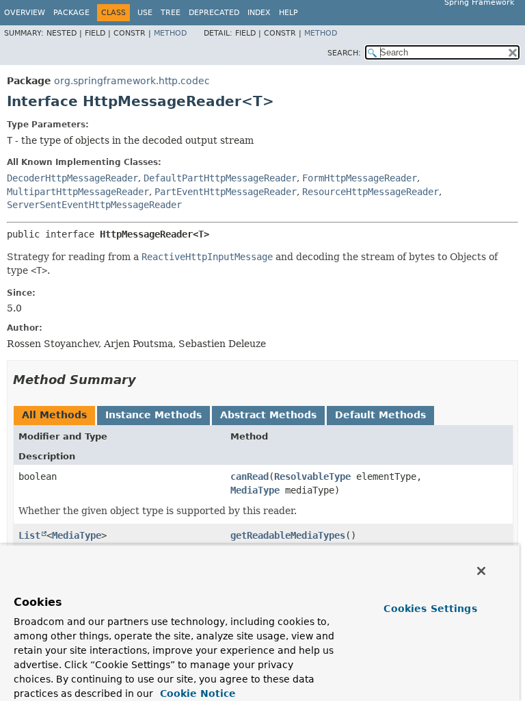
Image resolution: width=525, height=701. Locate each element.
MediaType (255, 490)
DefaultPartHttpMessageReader (220, 178)
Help (288, 12)
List (29, 535)
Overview (24, 12)
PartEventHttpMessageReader (225, 191)
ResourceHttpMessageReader (370, 191)
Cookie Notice (196, 693)
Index (259, 12)
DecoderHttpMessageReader (72, 178)
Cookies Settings (429, 608)
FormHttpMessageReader (359, 178)
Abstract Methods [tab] (268, 414)
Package (71, 12)
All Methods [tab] (54, 414)
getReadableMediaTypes (287, 535)
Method (170, 33)
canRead (249, 476)
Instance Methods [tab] (153, 414)
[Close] (481, 571)
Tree (170, 12)
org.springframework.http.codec (132, 80)
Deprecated (214, 12)
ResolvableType (312, 476)
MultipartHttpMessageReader (78, 191)
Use (144, 12)
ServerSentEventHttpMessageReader (94, 204)
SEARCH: (344, 53)
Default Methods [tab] (380, 414)
